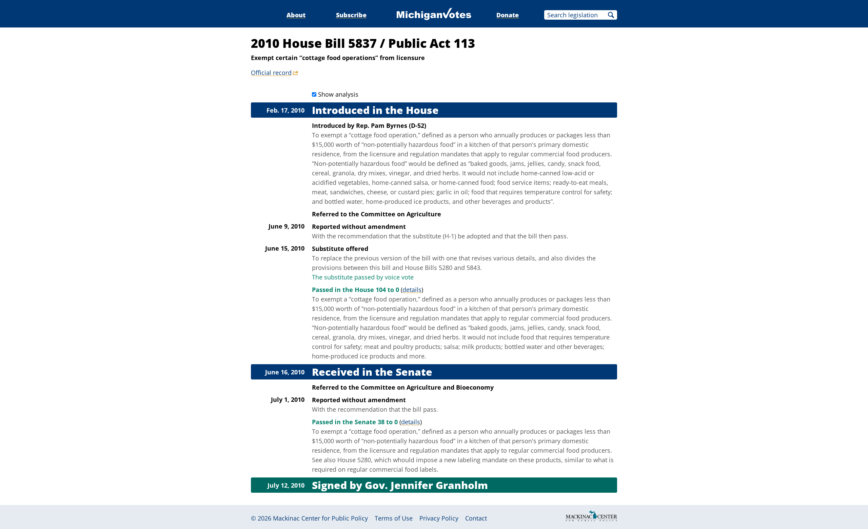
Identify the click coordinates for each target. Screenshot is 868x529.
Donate (507, 15)
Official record (271, 72)
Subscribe (351, 15)
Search (611, 15)
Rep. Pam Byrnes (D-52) (391, 125)
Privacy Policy (438, 518)
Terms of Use (394, 518)
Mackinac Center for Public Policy (320, 518)
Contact (476, 518)
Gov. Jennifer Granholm (426, 485)
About (296, 15)
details (411, 290)
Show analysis (338, 94)
